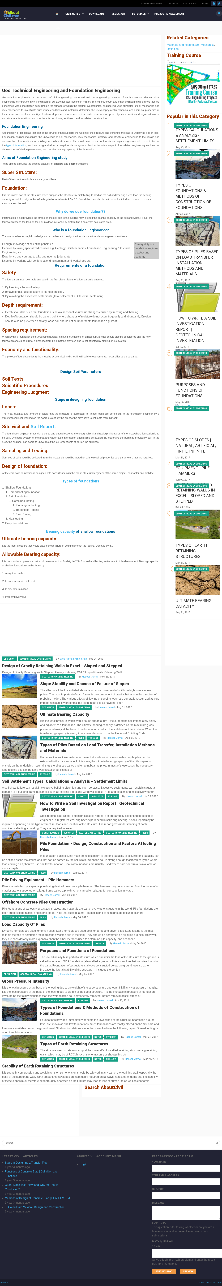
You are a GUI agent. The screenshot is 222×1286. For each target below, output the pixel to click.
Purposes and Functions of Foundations (78, 950)
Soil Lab (112, 796)
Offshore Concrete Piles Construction (38, 902)
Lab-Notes (97, 796)
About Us (173, 3)
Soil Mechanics (204, 44)
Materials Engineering (180, 44)
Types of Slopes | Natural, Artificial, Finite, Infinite (196, 446)
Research (118, 14)
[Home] (11, 13)
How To (82, 796)
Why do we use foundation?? (80, 211)
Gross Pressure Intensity (25, 981)
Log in (83, 1164)
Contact (4, 1283)
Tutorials (139, 14)
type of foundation (16, 145)
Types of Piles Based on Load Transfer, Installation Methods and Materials (197, 263)
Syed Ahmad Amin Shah (73, 658)
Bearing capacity (60, 531)
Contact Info (190, 3)
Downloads (97, 14)
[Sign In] (213, 3)
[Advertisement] (80, 59)
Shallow (111, 1059)
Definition (48, 707)
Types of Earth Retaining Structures (74, 1044)
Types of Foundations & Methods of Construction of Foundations (193, 196)
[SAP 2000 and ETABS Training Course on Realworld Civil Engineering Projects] (193, 82)
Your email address (165, 1175)
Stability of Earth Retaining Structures (38, 1066)
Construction (50, 833)
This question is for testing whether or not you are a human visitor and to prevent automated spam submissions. (184, 1243)
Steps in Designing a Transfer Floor (26, 1162)
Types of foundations (80, 481)
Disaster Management (151, 3)
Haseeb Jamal (90, 676)
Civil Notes (72, 14)
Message (158, 1203)
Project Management (169, 14)
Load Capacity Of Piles (23, 924)
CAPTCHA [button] (159, 1223)
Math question (162, 1241)
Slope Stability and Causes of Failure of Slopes (84, 683)
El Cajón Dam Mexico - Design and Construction (35, 1207)
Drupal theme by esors (210, 1283)
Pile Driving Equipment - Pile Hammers (38, 879)
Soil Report (42, 426)
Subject (158, 1189)
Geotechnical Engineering (35, 659)
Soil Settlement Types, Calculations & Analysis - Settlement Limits (64, 781)
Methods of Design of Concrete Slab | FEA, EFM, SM (37, 1198)
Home (205, 3)
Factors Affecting (90, 833)
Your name (159, 1161)
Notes (97, 1037)
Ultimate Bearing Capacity (64, 714)
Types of (93, 738)
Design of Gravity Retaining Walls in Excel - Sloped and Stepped (62, 665)
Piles (81, 738)
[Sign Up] (219, 3)
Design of (9, 659)
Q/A (58, 27)
